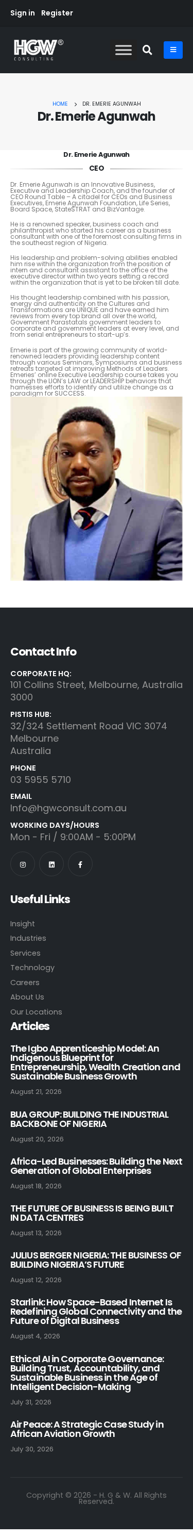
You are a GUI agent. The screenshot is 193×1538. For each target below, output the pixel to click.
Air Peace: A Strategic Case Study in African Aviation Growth (87, 1429)
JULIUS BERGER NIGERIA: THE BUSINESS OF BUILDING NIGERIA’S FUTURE (95, 1260)
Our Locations (36, 1012)
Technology (32, 967)
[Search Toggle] (147, 50)
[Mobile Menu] (173, 50)
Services (25, 953)
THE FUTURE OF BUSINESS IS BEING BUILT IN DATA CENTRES (91, 1213)
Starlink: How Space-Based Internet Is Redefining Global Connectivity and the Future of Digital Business (96, 1311)
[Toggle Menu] (123, 50)
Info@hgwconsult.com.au (68, 807)
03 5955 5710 (40, 779)
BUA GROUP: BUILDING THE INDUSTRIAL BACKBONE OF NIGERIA (89, 1119)
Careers (25, 982)
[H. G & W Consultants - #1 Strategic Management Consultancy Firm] (38, 49)
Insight (22, 924)
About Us (27, 997)
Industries (28, 938)
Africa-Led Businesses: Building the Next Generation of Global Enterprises (96, 1166)
